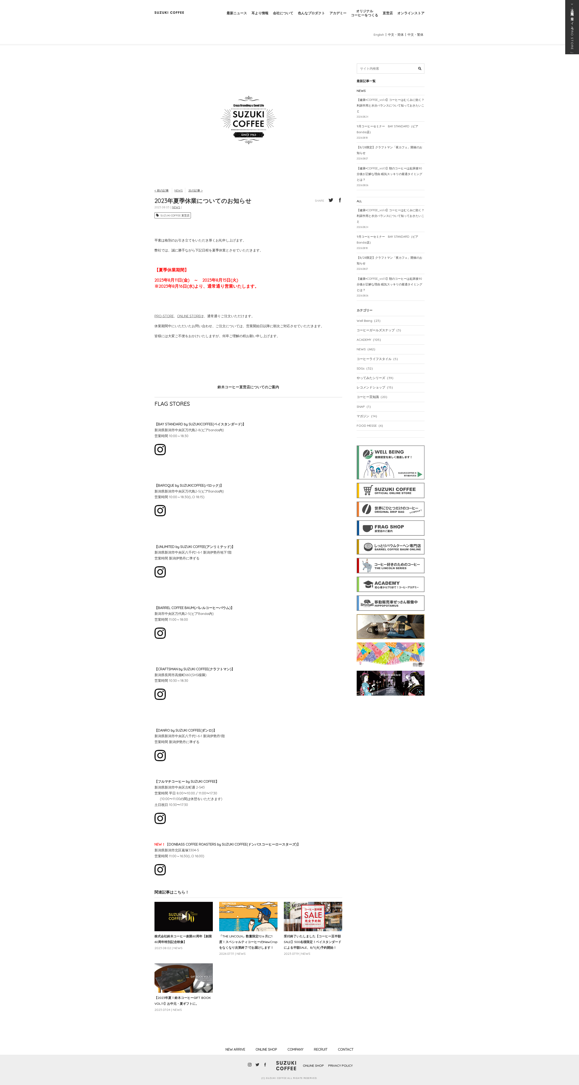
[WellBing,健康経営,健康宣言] (391, 445)
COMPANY (295, 1049)
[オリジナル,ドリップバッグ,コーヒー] (391, 501)
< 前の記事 (161, 190)
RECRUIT (320, 1049)
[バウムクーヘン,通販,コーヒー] (391, 538)
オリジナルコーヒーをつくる (364, 13)
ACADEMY (370, 340)
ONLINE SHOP (266, 1049)
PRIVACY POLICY (340, 1066)
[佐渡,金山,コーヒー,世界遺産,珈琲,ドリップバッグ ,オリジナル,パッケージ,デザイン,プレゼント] (391, 613)
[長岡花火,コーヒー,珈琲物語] (391, 642)
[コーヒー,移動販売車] (391, 595)
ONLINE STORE (188, 316)
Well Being (369, 321)
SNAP (365, 407)
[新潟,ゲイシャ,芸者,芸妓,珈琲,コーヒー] (391, 670)
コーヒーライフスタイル (378, 359)
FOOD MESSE (371, 426)
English (379, 35)
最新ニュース (237, 13)
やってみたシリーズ (376, 378)
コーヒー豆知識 (373, 397)
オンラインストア (411, 13)
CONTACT (346, 1049)
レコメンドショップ (376, 387)
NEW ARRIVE (235, 1049)
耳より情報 (260, 13)
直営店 (388, 13)
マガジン (368, 416)
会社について (283, 13)
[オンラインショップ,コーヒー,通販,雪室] (391, 482)
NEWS (178, 190)
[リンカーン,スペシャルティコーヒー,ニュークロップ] (391, 557)
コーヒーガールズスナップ (380, 330)
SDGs (366, 368)
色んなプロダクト (311, 13)
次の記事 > (195, 190)
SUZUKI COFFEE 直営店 (175, 215)
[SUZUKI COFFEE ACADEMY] (391, 576)
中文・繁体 (415, 35)
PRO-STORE (164, 316)
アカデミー (338, 13)
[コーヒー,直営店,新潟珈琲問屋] (391, 520)
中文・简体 (396, 35)
